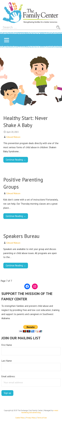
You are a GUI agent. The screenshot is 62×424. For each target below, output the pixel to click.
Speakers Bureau (21, 236)
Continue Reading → (16, 159)
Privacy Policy (31, 418)
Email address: (8, 376)
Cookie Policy (20, 418)
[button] (6, 40)
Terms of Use (42, 418)
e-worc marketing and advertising (39, 411)
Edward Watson (13, 137)
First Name (6, 344)
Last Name (6, 360)
